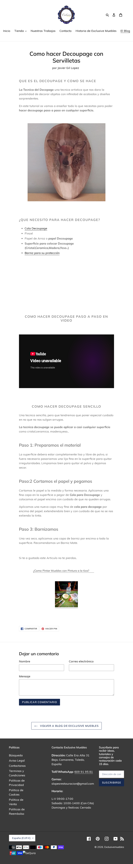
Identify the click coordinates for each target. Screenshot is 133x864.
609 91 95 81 (83, 772)
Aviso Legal (17, 760)
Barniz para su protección (42, 253)
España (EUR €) (21, 838)
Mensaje (24, 676)
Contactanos (17, 766)
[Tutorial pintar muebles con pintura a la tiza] (66, 606)
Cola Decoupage (36, 228)
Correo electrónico (81, 661)
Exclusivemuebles (114, 847)
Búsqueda (16, 755)
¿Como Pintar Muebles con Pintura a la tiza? (63, 570)
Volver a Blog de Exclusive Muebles (69, 725)
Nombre (24, 661)
